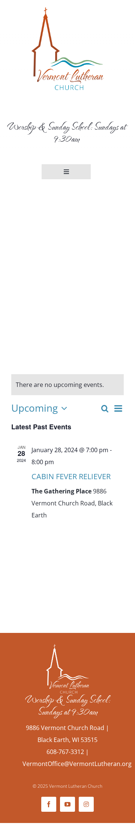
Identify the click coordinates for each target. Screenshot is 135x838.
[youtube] (67, 804)
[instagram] (86, 804)
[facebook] (48, 804)
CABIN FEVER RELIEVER (71, 476)
